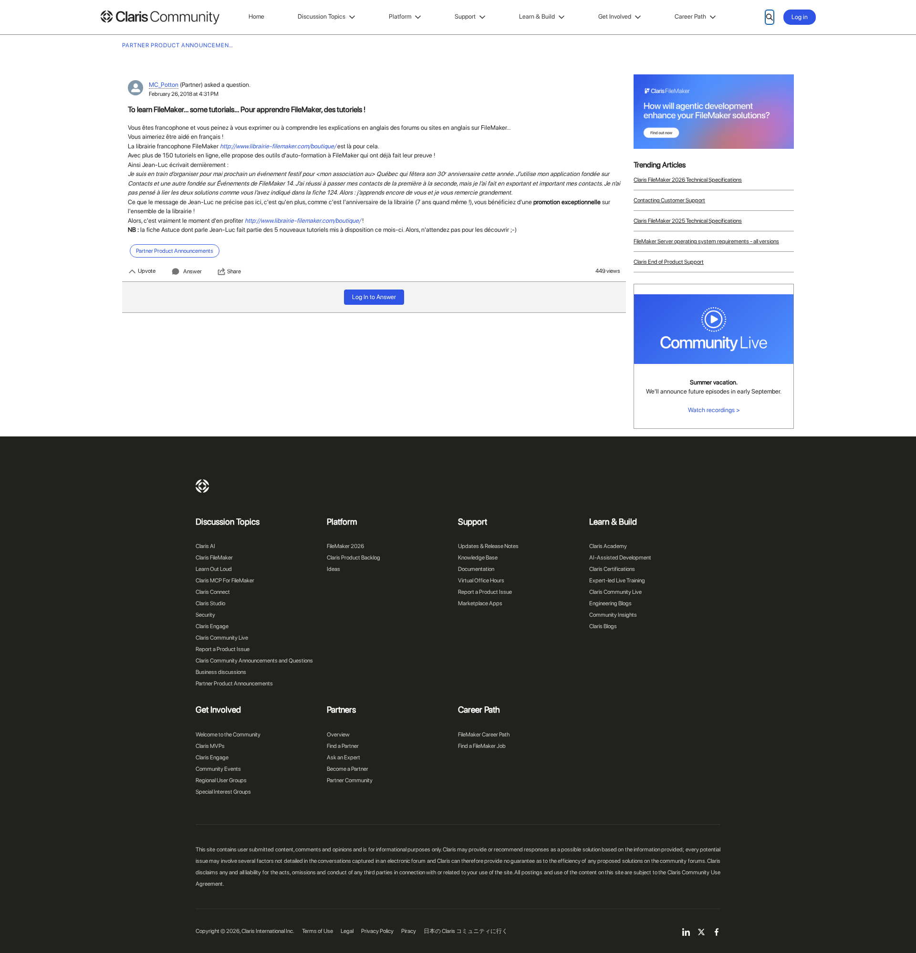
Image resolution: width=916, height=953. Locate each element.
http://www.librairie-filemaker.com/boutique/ (278, 146)
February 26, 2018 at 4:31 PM (184, 94)
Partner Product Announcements (234, 683)
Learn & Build (537, 16)
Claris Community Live (222, 637)
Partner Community (350, 780)
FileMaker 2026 (345, 546)
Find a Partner (343, 746)
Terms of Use (317, 931)
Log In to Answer (374, 296)
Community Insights (613, 614)
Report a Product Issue (223, 649)
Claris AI (205, 546)
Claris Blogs (603, 626)
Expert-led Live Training (617, 580)
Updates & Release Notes (488, 546)
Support (465, 16)
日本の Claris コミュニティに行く (466, 931)
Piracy (408, 931)
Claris (202, 486)
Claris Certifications (612, 569)
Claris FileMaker (214, 557)
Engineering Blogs (610, 603)
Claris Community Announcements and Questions (254, 660)
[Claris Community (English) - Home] (159, 17)
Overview (338, 734)
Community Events (218, 769)
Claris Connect (213, 592)
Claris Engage (212, 626)
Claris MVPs (210, 746)
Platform (400, 16)
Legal (347, 931)
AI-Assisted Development (620, 557)
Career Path (690, 16)
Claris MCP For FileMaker (225, 580)
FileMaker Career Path (484, 734)
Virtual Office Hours (481, 580)
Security (205, 614)
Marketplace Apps (480, 603)
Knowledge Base (478, 557)
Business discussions (221, 672)
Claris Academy (608, 546)
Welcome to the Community (228, 734)
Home (256, 16)
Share (234, 271)
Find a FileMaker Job (482, 746)
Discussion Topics (321, 16)
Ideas (333, 569)
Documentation (476, 569)
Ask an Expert (343, 757)
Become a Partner (347, 769)
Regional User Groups (221, 780)
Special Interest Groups (223, 791)
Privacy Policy (377, 931)
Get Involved (614, 16)
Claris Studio (210, 603)
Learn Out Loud (214, 569)
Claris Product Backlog (353, 557)
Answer (192, 271)
